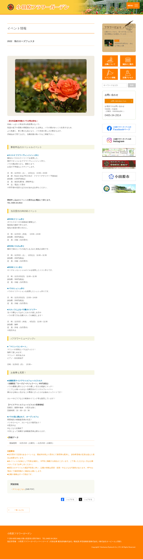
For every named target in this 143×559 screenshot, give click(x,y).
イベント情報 (110, 78)
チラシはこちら (18, 489)
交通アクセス (128, 78)
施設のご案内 (128, 64)
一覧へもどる (19, 510)
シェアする (70, 499)
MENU (130, 6)
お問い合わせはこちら (118, 101)
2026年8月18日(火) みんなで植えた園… (124, 45)
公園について (110, 64)
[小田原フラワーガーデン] (38, 7)
